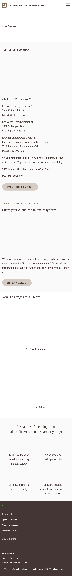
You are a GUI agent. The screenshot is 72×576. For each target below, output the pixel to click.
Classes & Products (10, 525)
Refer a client (17, 282)
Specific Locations (10, 519)
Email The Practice (20, 187)
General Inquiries (9, 530)
